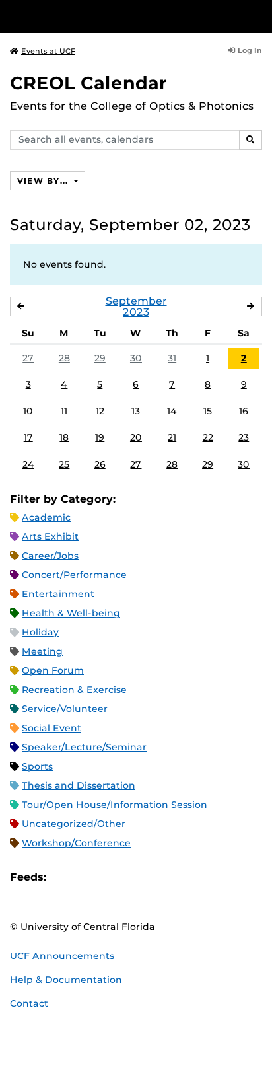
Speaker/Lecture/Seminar (84, 747)
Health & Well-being (71, 613)
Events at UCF (48, 50)
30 (136, 358)
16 (243, 411)
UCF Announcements (62, 956)
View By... (44, 181)
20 (136, 437)
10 (28, 411)
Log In (250, 50)
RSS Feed (108, 877)
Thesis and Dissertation (78, 785)
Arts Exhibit (50, 536)
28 (64, 358)
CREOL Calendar (88, 83)
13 (135, 411)
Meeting (42, 651)
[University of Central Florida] (100, 16)
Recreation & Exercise (74, 690)
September (136, 301)
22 (208, 437)
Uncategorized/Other (73, 824)
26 (100, 464)
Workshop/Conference (76, 843)
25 (64, 464)
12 (100, 411)
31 (172, 358)
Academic (46, 517)
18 (64, 437)
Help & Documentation (66, 980)
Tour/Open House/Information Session (114, 805)
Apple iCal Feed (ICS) (63, 877)
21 (172, 437)
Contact (29, 1003)
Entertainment (58, 594)
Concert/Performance (74, 575)
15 (207, 411)
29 (100, 358)
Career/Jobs (50, 555)
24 (28, 464)
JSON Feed (153, 877)
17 (28, 437)
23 (243, 437)
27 (28, 358)
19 (99, 437)
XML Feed (130, 877)
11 (64, 411)
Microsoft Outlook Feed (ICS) (86, 877)
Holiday (40, 632)
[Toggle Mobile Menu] (259, 15)
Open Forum (53, 670)
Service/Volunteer (65, 709)
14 (172, 411)
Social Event (51, 728)
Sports (37, 766)
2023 (136, 312)
